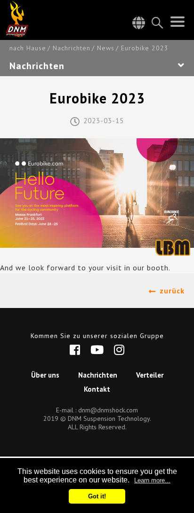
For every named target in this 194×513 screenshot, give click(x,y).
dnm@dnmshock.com (108, 410)
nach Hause (27, 48)
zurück (172, 290)
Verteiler (149, 375)
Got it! (97, 496)
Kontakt (97, 389)
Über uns (45, 375)
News (105, 48)
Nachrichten (71, 48)
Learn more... (152, 480)
